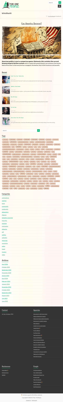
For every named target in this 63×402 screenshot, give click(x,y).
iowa (38, 161)
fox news (9, 156)
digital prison (47, 151)
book (3, 203)
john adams (40, 163)
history (47, 158)
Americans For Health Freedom (40, 321)
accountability (49, 141)
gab (47, 156)
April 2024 (5, 278)
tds (40, 180)
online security (30, 173)
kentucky (5, 166)
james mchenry (14, 163)
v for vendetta (40, 185)
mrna (45, 171)
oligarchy (22, 173)
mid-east (42, 168)
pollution (4, 237)
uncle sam (53, 183)
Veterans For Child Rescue (39, 354)
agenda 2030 (6, 144)
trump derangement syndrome (16, 183)
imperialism (33, 161)
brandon (19, 146)
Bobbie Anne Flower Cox (38, 375)
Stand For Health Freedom (39, 344)
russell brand (33, 178)
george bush (53, 156)
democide (33, 151)
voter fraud (5, 188)
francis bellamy (16, 156)
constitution (57, 149)
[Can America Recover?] (31, 27)
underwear (13, 185)
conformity (5, 209)
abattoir (32, 141)
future (43, 156)
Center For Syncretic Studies (39, 325)
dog (53, 151)
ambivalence (5, 198)
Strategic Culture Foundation (39, 347)
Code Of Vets (36, 328)
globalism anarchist (7, 218)
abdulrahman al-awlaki (40, 141)
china (43, 149)
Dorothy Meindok (37, 382)
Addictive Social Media (15, 86)
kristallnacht (28, 166)
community (5, 206)
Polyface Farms (5, 372)
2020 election (13, 141)
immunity (26, 161)
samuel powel (6, 180)
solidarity (29, 180)
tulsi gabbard (41, 183)
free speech (37, 156)
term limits (45, 180)
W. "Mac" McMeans (6, 314)
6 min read (42, 139)
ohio (17, 173)
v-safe (23, 185)
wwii (28, 188)
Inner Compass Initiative (38, 340)
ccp (35, 146)
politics (4, 235)
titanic (51, 180)
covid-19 (5, 151)
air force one (13, 144)
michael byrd (26, 168)
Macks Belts (4, 370)
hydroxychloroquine (14, 161)
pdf (3, 232)
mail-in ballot (44, 166)
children (37, 149)
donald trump (6, 154)
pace (36, 173)
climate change (49, 149)
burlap (25, 146)
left (34, 166)
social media (22, 180)
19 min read (5, 141)
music (55, 171)
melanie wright (12, 168)
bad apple (42, 144)
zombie (40, 188)
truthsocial (27, 183)
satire (3, 246)
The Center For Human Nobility (40, 351)
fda (4, 156)
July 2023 (4, 298)
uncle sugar (5, 185)
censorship (45, 146)
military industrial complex (19, 171)
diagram (4, 215)
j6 (48, 161)
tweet (3, 249)
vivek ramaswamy (55, 185)
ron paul (26, 178)
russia (40, 178)
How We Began (14, 96)
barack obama (49, 144)
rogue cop (20, 178)
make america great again (55, 166)
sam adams (52, 178)
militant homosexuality (7, 171)
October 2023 (6, 290)
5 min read (34, 139)
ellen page (33, 154)
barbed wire (57, 144)
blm (13, 146)
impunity (4, 220)
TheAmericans (36, 349)
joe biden (33, 163)
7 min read (49, 139)
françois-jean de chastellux (27, 156)
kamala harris (54, 163)
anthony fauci (27, 144)
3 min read (20, 139)
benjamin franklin (6, 146)
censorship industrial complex (9, 149)
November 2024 (6, 273)
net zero (12, 173)
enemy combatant (41, 154)
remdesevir (50, 176)
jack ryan (53, 161)
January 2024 (6, 284)
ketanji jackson (12, 166)
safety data (45, 178)
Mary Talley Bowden (37, 372)
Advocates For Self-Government (40, 314)
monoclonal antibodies (37, 171)
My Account (34, 400)
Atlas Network (36, 323)
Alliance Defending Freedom (39, 316)
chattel (32, 149)
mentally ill (20, 168)
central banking (20, 149)
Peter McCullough (37, 379)
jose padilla (47, 163)
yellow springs (34, 188)
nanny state (5, 173)
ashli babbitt (35, 144)
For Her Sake (13, 107)
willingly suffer (21, 188)
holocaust (5, 161)
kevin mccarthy (21, 166)
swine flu (35, 180)
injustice (4, 223)
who (15, 188)
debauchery (5, 212)
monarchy (28, 171)
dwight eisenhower (16, 154)
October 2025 (6, 267)
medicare (5, 168)
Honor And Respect (37, 337)
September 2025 (6, 270)
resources (4, 240)
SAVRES (3, 375)
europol (54, 154)
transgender (5, 183)
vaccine (28, 185)
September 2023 (6, 292)
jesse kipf (22, 163)
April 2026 (5, 264)
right (11, 178)
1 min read (5, 139)
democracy (40, 151)
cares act (30, 146)
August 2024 (5, 275)
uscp (18, 185)
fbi (59, 154)
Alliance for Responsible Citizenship (41, 318)
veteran (34, 185)
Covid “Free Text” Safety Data (17, 76)
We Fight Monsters (37, 356)
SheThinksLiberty (37, 386)
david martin (26, 151)
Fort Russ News (36, 333)
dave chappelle (19, 151)
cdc (39, 146)
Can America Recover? (31, 23)
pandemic (42, 173)
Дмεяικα (46, 188)
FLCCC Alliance (36, 330)
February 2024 (6, 281)
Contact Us (28, 400)
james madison (6, 163)
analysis (4, 200)
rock (15, 178)
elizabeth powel (26, 154)
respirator (5, 178)
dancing (11, 151)
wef (11, 188)
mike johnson (49, 168)
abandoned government (23, 141)
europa (49, 154)
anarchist (20, 144)
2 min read (12, 139)
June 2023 (5, 301)
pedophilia (48, 173)
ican (21, 161)
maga (38, 166)
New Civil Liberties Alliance (39, 342)
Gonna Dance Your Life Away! (17, 117)
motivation (5, 226)
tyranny (4, 252)
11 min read (55, 139)
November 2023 (6, 287)
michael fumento (35, 168)
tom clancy (57, 180)
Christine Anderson (37, 370)
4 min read (27, 139)
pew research (55, 173)
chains (27, 149)
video (47, 185)
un (47, 183)
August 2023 (5, 295)
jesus (27, 163)
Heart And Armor (37, 335)
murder (50, 171)
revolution (5, 243)
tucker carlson (34, 183)
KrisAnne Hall (36, 377)
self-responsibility (14, 180)
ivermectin (44, 161)
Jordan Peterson (36, 384)
